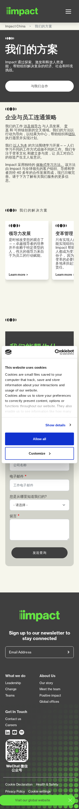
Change (10, 689)
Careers (11, 725)
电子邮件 (17, 476)
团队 (71, 134)
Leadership (13, 683)
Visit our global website (32, 800)
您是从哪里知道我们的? (28, 496)
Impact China (15, 26)
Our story (46, 683)
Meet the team (50, 689)
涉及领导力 (32, 126)
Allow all (39, 439)
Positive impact (50, 695)
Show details (55, 425)
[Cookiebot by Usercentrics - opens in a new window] (56, 352)
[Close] (70, 800)
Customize (37, 453)
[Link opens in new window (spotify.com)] (21, 732)
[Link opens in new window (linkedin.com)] (8, 732)
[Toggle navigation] (68, 11)
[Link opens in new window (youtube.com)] (15, 732)
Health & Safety (47, 784)
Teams (9, 695)
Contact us (13, 719)
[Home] (11, 11)
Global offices (49, 701)
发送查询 (40, 553)
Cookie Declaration (18, 784)
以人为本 (20, 145)
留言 (13, 516)
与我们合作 (39, 86)
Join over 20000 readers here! (68, 652)
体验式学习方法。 (50, 164)
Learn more (17, 275)
